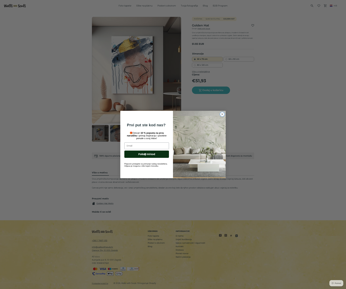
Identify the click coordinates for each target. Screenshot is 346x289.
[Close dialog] (222, 114)
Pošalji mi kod (146, 154)
